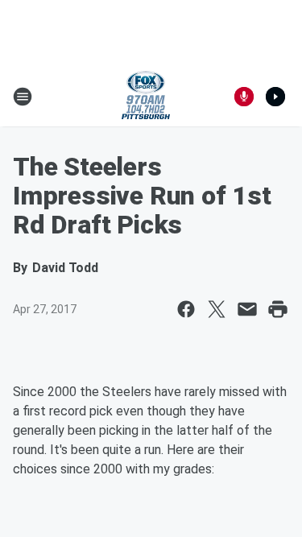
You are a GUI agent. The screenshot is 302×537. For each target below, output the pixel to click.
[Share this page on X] (216, 309)
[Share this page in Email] (247, 309)
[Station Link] (146, 96)
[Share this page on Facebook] (186, 309)
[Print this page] (278, 309)
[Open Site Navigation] (22, 96)
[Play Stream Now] (275, 96)
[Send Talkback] (244, 96)
